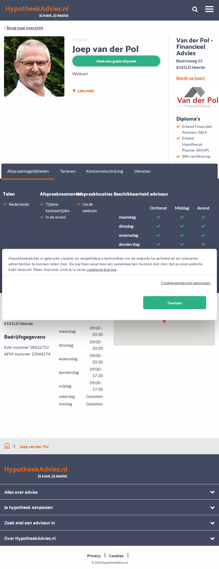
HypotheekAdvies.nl (114, 562)
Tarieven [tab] (67, 171)
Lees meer (85, 90)
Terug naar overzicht (24, 27)
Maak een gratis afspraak (116, 60)
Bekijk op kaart (190, 77)
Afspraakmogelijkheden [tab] (28, 171)
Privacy (94, 555)
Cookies (116, 555)
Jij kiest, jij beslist (37, 11)
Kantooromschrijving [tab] (104, 171)
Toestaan (174, 303)
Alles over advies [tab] (21, 492)
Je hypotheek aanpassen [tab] (28, 507)
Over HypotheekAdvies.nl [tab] (30, 538)
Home (7, 446)
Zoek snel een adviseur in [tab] (29, 522)
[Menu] (207, 10)
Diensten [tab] (142, 171)
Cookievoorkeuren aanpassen (185, 282)
